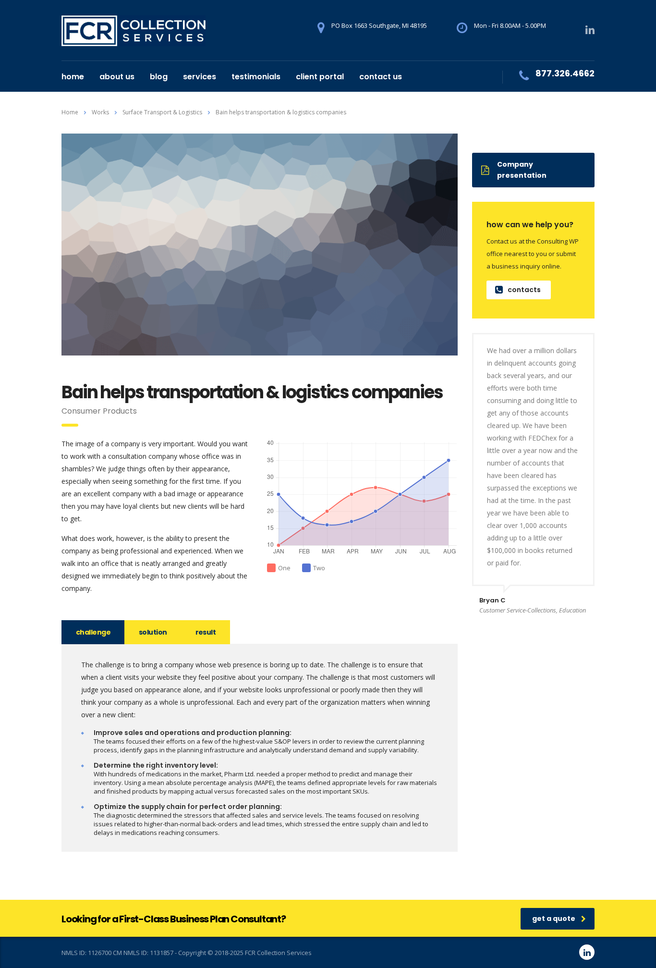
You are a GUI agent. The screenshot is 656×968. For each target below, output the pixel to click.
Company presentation (522, 169)
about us (116, 76)
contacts (524, 289)
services (199, 76)
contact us (380, 76)
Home (69, 112)
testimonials (255, 76)
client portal (320, 76)
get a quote (553, 918)
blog (159, 76)
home (72, 76)
